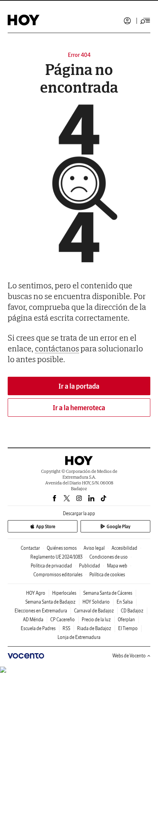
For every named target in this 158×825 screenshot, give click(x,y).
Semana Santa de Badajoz (50, 602)
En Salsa (125, 602)
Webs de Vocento (129, 656)
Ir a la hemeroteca (79, 407)
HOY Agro (35, 593)
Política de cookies (107, 574)
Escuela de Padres (38, 628)
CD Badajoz (132, 611)
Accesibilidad (124, 548)
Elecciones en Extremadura (41, 611)
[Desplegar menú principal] (145, 20)
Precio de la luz (96, 619)
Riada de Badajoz (94, 628)
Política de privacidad (51, 566)
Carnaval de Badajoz (94, 611)
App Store (45, 526)
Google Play (118, 526)
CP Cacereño (62, 619)
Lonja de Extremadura (79, 637)
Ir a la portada (79, 386)
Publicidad (89, 566)
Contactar (30, 548)
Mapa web (117, 566)
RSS (66, 628)
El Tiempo (128, 628)
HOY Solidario (96, 602)
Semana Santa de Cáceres (107, 593)
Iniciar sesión (127, 20)
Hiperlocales (64, 593)
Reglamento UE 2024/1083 (56, 557)
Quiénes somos (62, 548)
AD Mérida (33, 619)
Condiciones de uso (108, 557)
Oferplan (126, 619)
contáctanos (57, 348)
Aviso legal (94, 548)
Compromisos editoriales (57, 574)
